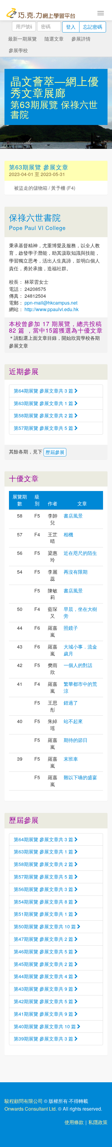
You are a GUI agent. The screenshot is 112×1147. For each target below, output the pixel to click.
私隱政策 (98, 1122)
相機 (68, 534)
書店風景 (73, 515)
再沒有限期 (76, 571)
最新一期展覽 (22, 38)
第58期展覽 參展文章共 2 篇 (44, 415)
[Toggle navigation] (101, 12)
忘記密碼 (92, 26)
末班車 (71, 758)
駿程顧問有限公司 (23, 1100)
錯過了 (71, 702)
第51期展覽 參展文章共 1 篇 (44, 913)
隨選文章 (54, 38)
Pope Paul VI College (37, 227)
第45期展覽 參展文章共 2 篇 (44, 964)
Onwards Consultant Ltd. (30, 1108)
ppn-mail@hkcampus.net (50, 302)
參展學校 (18, 50)
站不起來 (73, 721)
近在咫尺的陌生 (80, 552)
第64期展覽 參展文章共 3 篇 (44, 390)
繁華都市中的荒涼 (80, 687)
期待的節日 (76, 740)
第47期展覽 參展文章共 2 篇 (44, 938)
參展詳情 (80, 38)
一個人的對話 (78, 665)
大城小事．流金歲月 (80, 650)
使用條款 (74, 1122)
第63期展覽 (35, 104)
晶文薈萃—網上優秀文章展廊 (54, 86)
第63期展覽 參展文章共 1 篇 (44, 403)
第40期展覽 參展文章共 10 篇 (45, 1026)
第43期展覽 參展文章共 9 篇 (44, 988)
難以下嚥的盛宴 (80, 777)
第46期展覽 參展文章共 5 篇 (44, 951)
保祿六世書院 (35, 217)
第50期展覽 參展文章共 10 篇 (45, 926)
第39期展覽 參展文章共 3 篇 (44, 1038)
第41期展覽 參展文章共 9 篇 (44, 1013)
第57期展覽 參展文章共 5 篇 (44, 427)
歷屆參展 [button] (55, 452)
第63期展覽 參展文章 (38, 167)
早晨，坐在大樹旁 (80, 612)
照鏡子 (71, 627)
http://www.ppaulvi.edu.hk (51, 309)
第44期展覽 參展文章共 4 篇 (44, 976)
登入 (71, 26)
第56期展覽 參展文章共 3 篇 (44, 889)
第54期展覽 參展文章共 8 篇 (44, 901)
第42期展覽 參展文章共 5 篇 (44, 1001)
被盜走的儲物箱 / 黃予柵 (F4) (44, 187)
